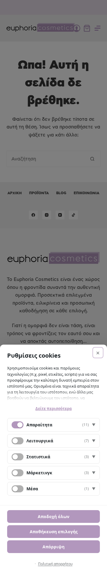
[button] (53, 424)
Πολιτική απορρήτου (55, 563)
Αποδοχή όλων (53, 516)
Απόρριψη (53, 546)
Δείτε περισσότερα (53, 408)
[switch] (17, 440)
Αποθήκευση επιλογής (54, 531)
